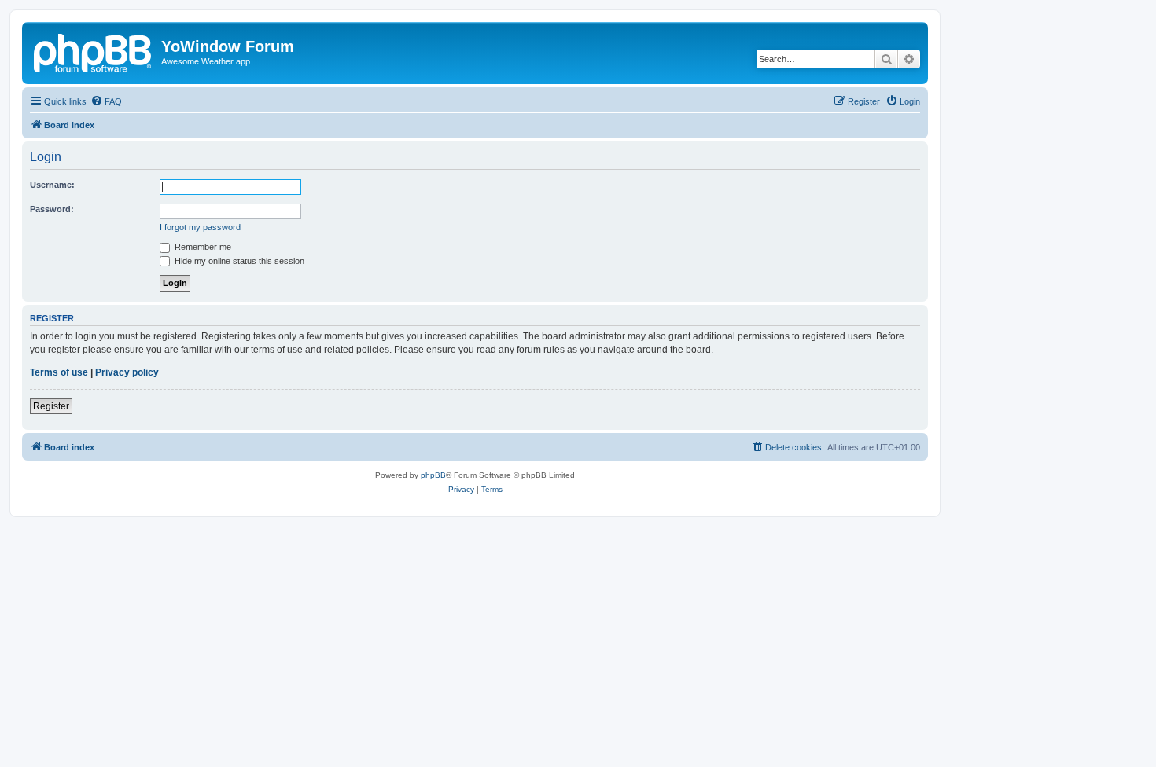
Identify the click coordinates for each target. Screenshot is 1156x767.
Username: (52, 184)
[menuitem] (106, 101)
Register (51, 406)
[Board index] (93, 51)
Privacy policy (127, 372)
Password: (52, 209)
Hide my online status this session (238, 261)
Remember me (201, 246)
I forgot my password (200, 227)
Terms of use (59, 372)
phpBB (433, 475)
